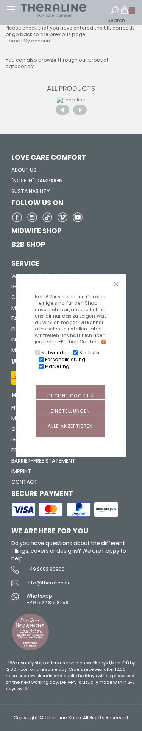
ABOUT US (23, 170)
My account (37, 40)
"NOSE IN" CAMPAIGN (36, 180)
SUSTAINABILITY (30, 191)
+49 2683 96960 (46, 569)
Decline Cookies (70, 396)
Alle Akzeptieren (70, 426)
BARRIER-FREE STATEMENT (43, 460)
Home (13, 40)
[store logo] (68, 10)
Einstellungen (71, 411)
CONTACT (24, 482)
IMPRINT (21, 471)
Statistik (89, 352)
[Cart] (128, 13)
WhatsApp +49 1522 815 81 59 (48, 599)
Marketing (57, 366)
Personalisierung (65, 359)
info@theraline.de (49, 583)
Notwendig (54, 352)
